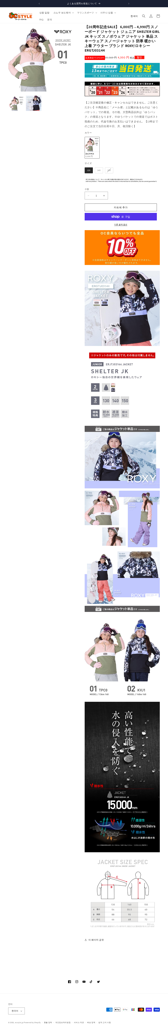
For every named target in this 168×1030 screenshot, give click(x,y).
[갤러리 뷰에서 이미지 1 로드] (16, 103)
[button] (63, 12)
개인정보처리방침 (63, 1022)
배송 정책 (91, 1022)
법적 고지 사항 (104, 1022)
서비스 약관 (79, 1022)
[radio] (92, 148)
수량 (87, 189)
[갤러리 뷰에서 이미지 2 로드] (33, 103)
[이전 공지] (39, 3)
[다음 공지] (128, 3)
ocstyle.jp (19, 1022)
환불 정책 (48, 1022)
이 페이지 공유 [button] (96, 939)
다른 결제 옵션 (120, 224)
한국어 (134, 16)
